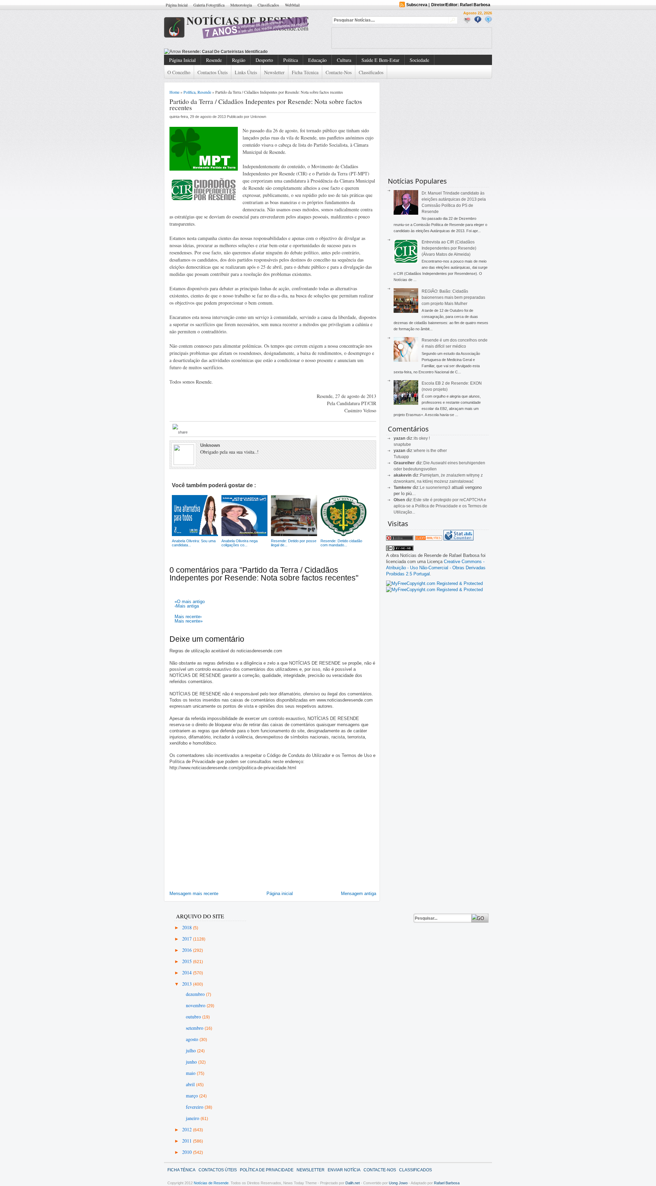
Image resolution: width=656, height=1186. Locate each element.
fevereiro (195, 1107)
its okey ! (422, 438)
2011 (187, 1140)
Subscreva (416, 4)
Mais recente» (189, 621)
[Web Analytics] (428, 539)
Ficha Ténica (181, 1170)
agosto (193, 1039)
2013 (187, 984)
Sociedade (419, 60)
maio (191, 1073)
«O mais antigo (190, 601)
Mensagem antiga (358, 893)
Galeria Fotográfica (208, 5)
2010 (187, 1152)
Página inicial (279, 893)
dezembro (196, 994)
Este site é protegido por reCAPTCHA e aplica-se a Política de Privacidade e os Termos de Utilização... (440, 506)
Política (290, 60)
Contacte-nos (339, 72)
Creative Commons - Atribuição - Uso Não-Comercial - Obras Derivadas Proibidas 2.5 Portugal (436, 567)
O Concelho (178, 72)
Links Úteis (246, 72)
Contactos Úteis (212, 72)
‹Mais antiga (187, 606)
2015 (187, 961)
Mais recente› (188, 616)
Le (423, 487)
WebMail (292, 5)
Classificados (268, 5)
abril (191, 1084)
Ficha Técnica (305, 72)
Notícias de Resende (211, 1183)
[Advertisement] (412, 38)
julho (191, 1050)
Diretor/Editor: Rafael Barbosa (460, 4)
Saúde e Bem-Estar (380, 60)
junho (192, 1061)
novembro (196, 1005)
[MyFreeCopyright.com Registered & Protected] (434, 583)
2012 (187, 1129)
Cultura (344, 60)
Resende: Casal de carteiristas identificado (225, 51)
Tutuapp (401, 456)
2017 (187, 938)
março (192, 1095)
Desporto (264, 60)
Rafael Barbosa (447, 1183)
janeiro (193, 1118)
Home (174, 92)
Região (238, 60)
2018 (187, 927)
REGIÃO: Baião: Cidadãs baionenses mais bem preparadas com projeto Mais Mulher (453, 297)
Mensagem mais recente (193, 893)
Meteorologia (241, 5)
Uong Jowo (398, 1183)
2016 (187, 950)
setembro (195, 1028)
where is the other (430, 450)
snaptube (402, 444)
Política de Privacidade (266, 1170)
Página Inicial (177, 5)
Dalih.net (352, 1183)
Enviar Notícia (344, 1170)
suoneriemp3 (438, 487)
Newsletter (274, 72)
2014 (187, 972)
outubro (194, 1016)
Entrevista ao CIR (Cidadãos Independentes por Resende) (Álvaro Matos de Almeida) (449, 248)
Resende (214, 60)
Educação (317, 60)
